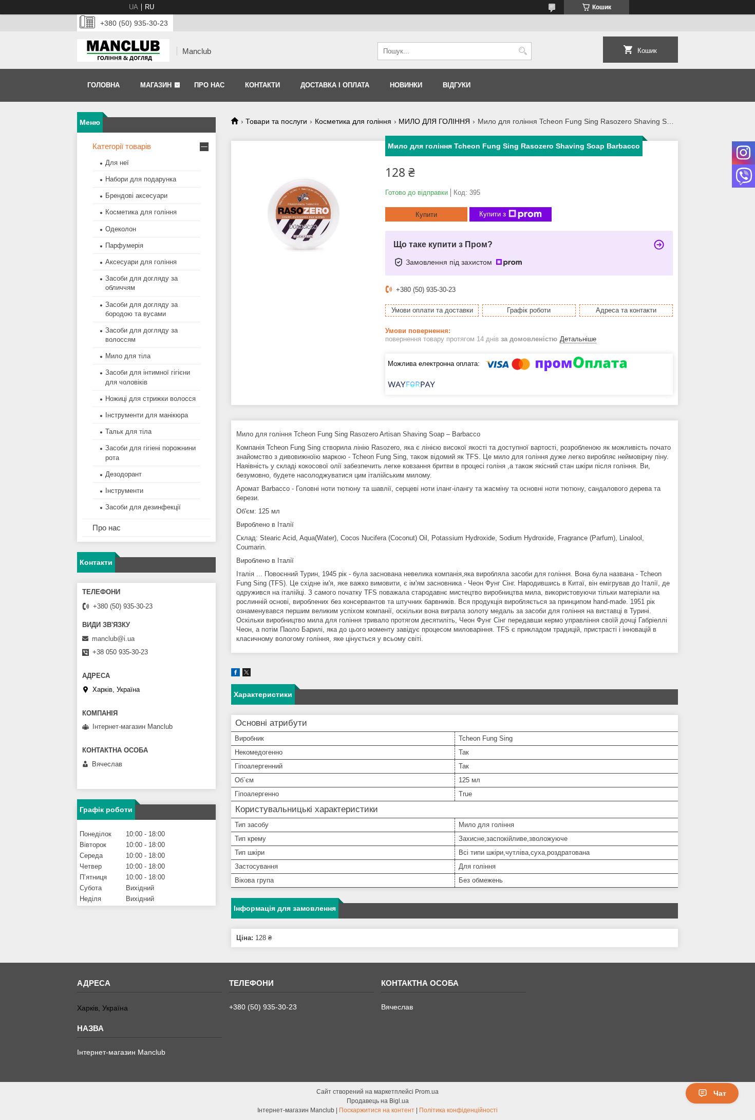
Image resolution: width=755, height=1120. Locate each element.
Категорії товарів (121, 146)
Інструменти (124, 490)
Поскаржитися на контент (376, 1110)
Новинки (406, 85)
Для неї (117, 163)
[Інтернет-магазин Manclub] (123, 51)
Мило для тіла (127, 356)
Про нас (209, 85)
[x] (246, 674)
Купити (426, 214)
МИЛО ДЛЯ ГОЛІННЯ (434, 121)
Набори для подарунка (140, 179)
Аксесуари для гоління (141, 262)
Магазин (156, 85)
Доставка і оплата (334, 85)
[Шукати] (523, 51)
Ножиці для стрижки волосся (150, 398)
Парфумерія (124, 245)
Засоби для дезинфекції (143, 507)
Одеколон (120, 229)
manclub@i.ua (113, 638)
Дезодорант (123, 474)
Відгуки (456, 85)
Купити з (492, 214)
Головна (103, 85)
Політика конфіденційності (458, 1110)
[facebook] (235, 674)
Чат (719, 1093)
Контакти (262, 85)
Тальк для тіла (128, 431)
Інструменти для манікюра (146, 415)
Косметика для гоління (353, 121)
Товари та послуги (276, 121)
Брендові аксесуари (136, 195)
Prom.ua (427, 1091)
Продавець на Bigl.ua (378, 1101)
